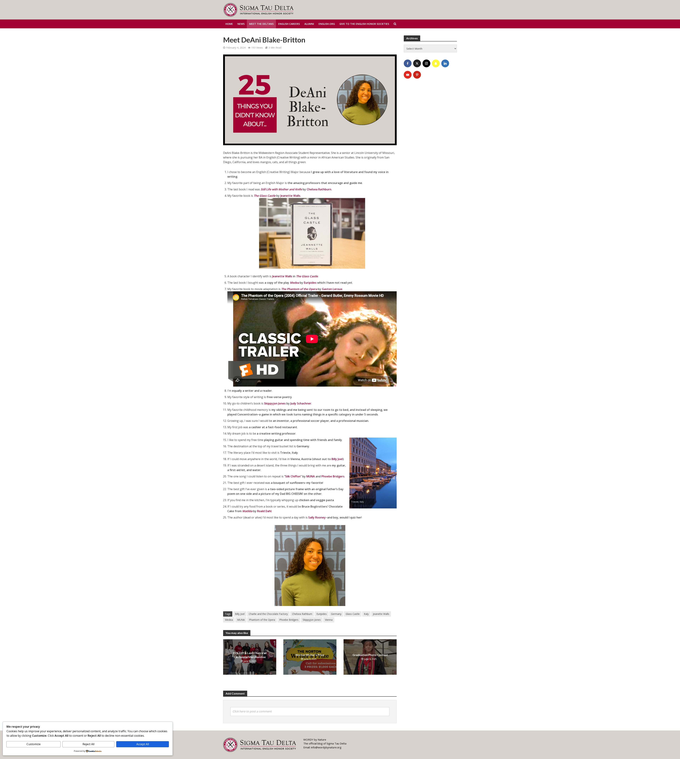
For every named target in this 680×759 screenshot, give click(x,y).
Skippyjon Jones (275, 403)
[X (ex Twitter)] (417, 63)
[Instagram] (426, 63)
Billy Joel (337, 459)
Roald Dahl (264, 511)
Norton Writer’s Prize (310, 654)
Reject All (88, 744)
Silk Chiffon (293, 476)
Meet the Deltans (261, 24)
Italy (366, 614)
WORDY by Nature (314, 739)
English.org (327, 24)
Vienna (329, 619)
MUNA (310, 476)
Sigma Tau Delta (336, 743)
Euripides (310, 283)
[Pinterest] (417, 75)
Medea (229, 619)
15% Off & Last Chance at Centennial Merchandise (250, 655)
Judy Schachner (300, 403)
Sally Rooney (317, 517)
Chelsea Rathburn (319, 189)
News (241, 24)
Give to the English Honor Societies (364, 24)
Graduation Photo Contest (370, 654)
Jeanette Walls (290, 196)
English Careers (289, 24)
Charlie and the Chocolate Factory (268, 614)
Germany (336, 614)
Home (229, 24)
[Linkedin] (445, 63)
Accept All (142, 744)
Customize (34, 744)
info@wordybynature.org (326, 747)
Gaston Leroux (332, 289)
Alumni (309, 24)
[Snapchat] (436, 63)
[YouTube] (408, 75)
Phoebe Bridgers (332, 476)
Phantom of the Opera (262, 619)
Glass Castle (353, 614)
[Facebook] (408, 63)
